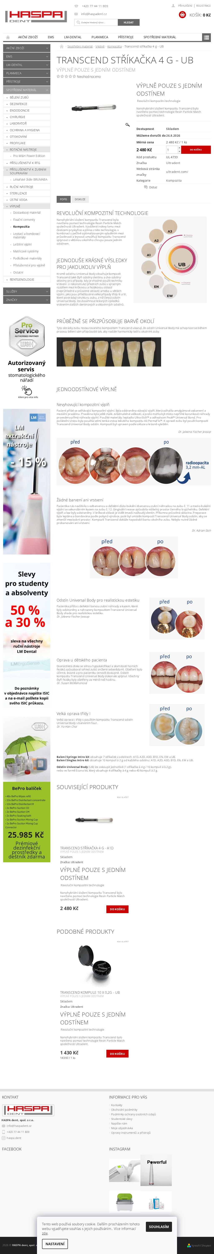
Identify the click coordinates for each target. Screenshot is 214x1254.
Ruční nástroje (21, 187)
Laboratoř (18, 123)
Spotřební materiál (160, 37)
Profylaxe (17, 143)
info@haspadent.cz (19, 1126)
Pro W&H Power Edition (29, 156)
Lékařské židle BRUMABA (30, 179)
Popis (63, 199)
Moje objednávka (122, 1128)
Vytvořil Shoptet (201, 1245)
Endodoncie (19, 110)
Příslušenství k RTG (25, 163)
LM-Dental (73, 37)
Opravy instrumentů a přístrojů (131, 1133)
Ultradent (173, 163)
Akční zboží (28, 37)
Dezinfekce (18, 104)
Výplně (15, 206)
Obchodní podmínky (124, 1110)
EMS (51, 37)
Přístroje (126, 37)
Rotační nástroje (23, 149)
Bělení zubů (19, 97)
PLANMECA (100, 37)
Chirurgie (17, 117)
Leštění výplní (22, 244)
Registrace (203, 6)
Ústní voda (18, 200)
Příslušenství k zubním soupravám (28, 171)
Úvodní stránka (8, 37)
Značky (11, 300)
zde (45, 1233)
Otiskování (18, 137)
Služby (11, 291)
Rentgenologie (22, 279)
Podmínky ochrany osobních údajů (133, 1114)
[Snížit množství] (179, 151)
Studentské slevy (121, 1119)
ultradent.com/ (177, 172)
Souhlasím (159, 1226)
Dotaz (153, 187)
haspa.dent (14, 1138)
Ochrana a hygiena (24, 130)
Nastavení (55, 1244)
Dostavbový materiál (27, 212)
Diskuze (80, 199)
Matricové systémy (25, 251)
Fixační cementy (24, 220)
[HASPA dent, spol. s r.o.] (36, 16)
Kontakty (116, 1105)
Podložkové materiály (27, 258)
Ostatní (18, 272)
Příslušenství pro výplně (29, 265)
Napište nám (119, 1123)
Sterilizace (18, 193)
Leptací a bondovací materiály (26, 235)
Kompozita (21, 226)
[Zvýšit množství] (179, 148)
